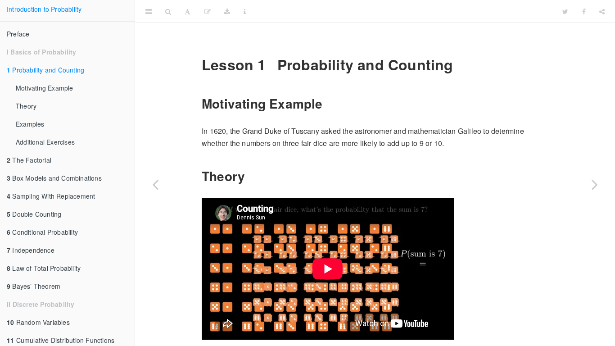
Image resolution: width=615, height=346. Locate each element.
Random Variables (38, 322)
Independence (30, 250)
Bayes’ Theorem (33, 286)
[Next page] (594, 184)
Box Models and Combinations (54, 177)
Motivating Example (44, 87)
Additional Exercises (45, 141)
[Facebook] (583, 11)
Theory (26, 105)
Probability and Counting (45, 69)
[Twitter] (565, 11)
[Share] (601, 11)
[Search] (168, 11)
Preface (18, 33)
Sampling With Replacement (51, 195)
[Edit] (207, 11)
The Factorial (29, 159)
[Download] (227, 11)
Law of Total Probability (44, 268)
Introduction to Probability (44, 9)
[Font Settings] (187, 11)
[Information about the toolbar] (245, 11)
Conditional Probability (42, 232)
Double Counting (34, 214)
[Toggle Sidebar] (148, 11)
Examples (30, 123)
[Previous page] (155, 184)
